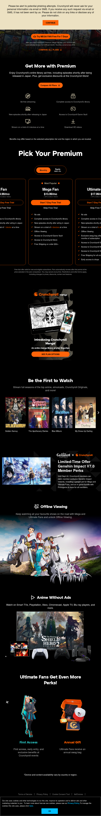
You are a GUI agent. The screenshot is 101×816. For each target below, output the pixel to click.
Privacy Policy (73, 803)
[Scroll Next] (98, 412)
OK (49, 811)
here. (31, 805)
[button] (15, 415)
